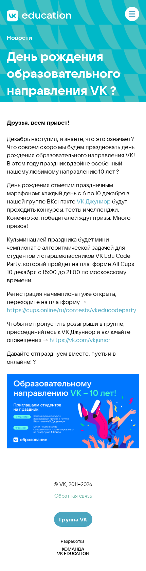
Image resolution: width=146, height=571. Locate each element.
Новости (19, 37)
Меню (132, 14)
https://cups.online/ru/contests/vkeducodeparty (71, 310)
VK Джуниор (94, 201)
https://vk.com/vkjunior (80, 339)
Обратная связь (73, 496)
